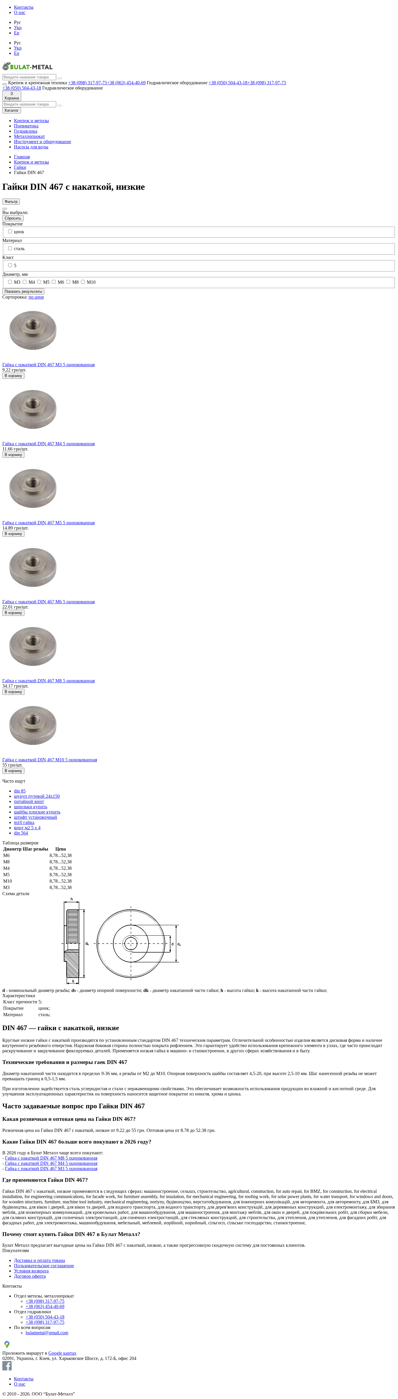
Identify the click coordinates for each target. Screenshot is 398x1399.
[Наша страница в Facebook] (7, 1368)
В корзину (13, 376)
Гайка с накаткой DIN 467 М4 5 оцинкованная (48, 443)
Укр (18, 27)
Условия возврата (31, 1270)
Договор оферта (30, 1276)
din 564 (21, 832)
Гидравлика (25, 131)
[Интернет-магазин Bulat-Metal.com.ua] (27, 71)
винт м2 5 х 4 (27, 827)
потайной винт (29, 801)
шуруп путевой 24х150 (37, 796)
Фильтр (11, 201)
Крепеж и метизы (31, 120)
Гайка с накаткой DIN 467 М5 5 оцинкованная (48, 522)
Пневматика (26, 125)
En (16, 32)
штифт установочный (35, 817)
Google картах (62, 1353)
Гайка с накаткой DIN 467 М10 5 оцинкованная (49, 759)
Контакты (24, 7)
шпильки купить (30, 806)
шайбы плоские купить (37, 811)
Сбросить (13, 218)
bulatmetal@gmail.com (47, 1332)
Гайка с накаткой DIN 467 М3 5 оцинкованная (48, 364)
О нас (19, 12)
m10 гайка (24, 822)
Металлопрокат (29, 136)
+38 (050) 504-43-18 (228, 82)
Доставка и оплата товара (39, 1260)
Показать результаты (23, 291)
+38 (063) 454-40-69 (126, 82)
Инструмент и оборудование (42, 141)
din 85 (20, 790)
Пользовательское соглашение (44, 1265)
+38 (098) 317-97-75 (87, 82)
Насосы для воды (31, 146)
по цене (36, 296)
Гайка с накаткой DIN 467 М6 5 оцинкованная (48, 601)
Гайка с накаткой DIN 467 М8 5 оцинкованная (48, 680)
